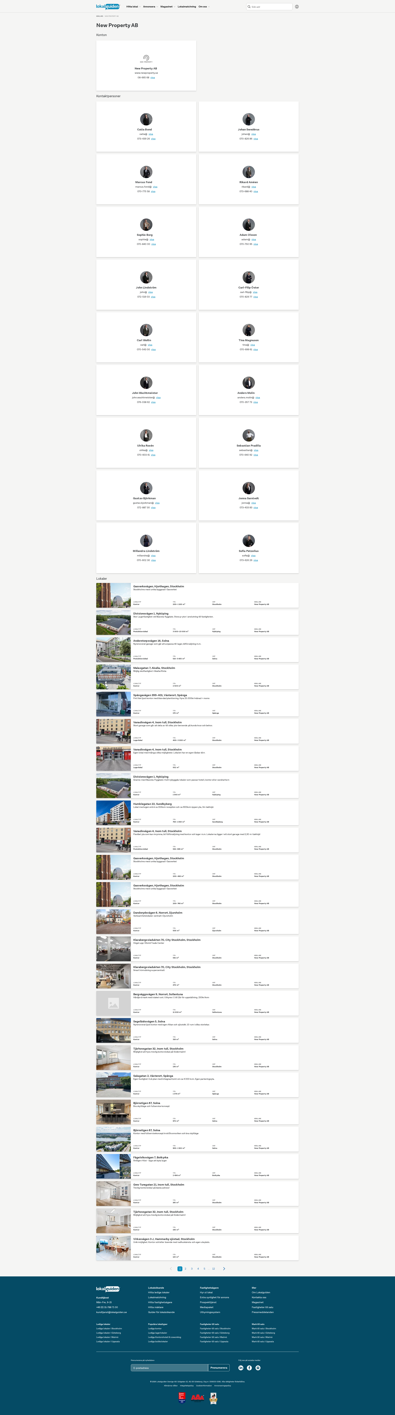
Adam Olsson (248, 235)
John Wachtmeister (145, 393)
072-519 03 (146, 296)
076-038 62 (146, 402)
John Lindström (146, 287)
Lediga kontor (155, 1328)
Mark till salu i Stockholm (264, 1328)
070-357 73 (249, 402)
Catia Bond (144, 129)
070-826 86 (248, 138)
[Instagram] (258, 1367)
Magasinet (258, 1302)
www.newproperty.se (146, 72)
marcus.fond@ (146, 186)
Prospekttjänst (208, 1302)
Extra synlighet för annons (214, 1297)
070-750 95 (249, 244)
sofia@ (249, 555)
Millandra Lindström (146, 551)
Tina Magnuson (249, 340)
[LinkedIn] (240, 1367)
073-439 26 (146, 138)
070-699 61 (249, 349)
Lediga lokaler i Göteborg (108, 1332)
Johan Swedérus (248, 129)
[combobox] (271, 6)
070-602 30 (146, 560)
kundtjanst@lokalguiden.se (111, 1312)
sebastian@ (248, 450)
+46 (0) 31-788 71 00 (107, 1307)
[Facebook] (249, 1367)
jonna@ (249, 502)
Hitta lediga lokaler (158, 1292)
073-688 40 (248, 191)
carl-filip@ (248, 292)
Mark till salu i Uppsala (263, 1341)
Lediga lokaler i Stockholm (109, 1328)
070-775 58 (146, 191)
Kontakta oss (259, 1297)
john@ (146, 292)
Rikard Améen (248, 182)
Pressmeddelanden (263, 1312)
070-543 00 (146, 349)
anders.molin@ (248, 397)
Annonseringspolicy (222, 1385)
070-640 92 (248, 454)
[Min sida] (297, 6)
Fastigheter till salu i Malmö (213, 1337)
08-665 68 (146, 77)
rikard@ (249, 186)
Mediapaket (206, 1307)
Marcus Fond (143, 182)
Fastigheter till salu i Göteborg (214, 1332)
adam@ (248, 239)
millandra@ (146, 555)
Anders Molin (246, 393)
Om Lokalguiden (261, 1292)
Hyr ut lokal (206, 1292)
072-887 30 (146, 507)
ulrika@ (146, 450)
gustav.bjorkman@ (146, 502)
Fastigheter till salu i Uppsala (214, 1341)
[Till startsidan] (108, 7)
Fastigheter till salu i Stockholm (215, 1328)
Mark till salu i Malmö (262, 1337)
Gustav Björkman (144, 498)
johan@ (249, 134)
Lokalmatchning (157, 1297)
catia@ (146, 134)
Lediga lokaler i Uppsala (108, 1341)
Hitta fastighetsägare (160, 1302)
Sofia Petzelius (249, 551)
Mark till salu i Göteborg (263, 1332)
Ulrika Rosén (145, 445)
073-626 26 (249, 560)
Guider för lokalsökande (161, 1312)
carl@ (146, 344)
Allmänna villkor (171, 1385)
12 (213, 1269)
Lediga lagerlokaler (157, 1332)
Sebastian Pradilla (249, 445)
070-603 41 (146, 454)
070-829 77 (249, 296)
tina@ (249, 344)
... (209, 1269)
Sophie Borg (145, 235)
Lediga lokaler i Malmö (107, 1337)
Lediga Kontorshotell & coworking (164, 1337)
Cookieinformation (204, 1385)
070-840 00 (146, 244)
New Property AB (146, 68)
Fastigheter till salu (262, 1307)
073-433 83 (249, 507)
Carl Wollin (144, 340)
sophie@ (146, 239)
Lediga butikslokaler (158, 1341)
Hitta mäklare (155, 1307)
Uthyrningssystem (210, 1312)
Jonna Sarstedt (249, 498)
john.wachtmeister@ (146, 397)
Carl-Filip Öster (248, 287)
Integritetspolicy (187, 1385)
